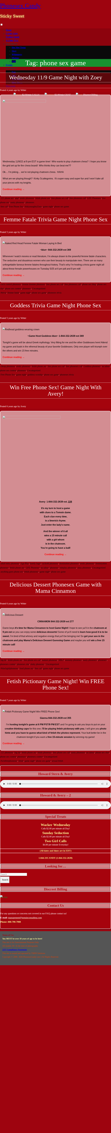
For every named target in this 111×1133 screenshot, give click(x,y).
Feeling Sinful (12, 37)
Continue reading (14, 189)
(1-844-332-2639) (64, 858)
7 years (10, 700)
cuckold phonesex (50, 563)
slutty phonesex (37, 664)
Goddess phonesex (92, 366)
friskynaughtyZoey (33, 206)
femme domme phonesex (33, 284)
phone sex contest (13, 288)
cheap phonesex (8, 366)
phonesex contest (8, 664)
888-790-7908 (14, 922)
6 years (10, 406)
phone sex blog (89, 284)
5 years (10, 232)
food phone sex (27, 668)
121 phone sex (7, 198)
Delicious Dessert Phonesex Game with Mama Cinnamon (55, 587)
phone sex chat (102, 752)
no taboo (106, 366)
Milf (14, 61)
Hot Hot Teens (19, 47)
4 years (10, 90)
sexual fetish (57, 761)
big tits (4, 660)
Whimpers (17, 54)
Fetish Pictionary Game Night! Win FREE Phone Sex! (55, 684)
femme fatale (13, 292)
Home (9, 30)
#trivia (3, 292)
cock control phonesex (11, 284)
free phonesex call (78, 198)
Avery (23, 406)
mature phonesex (49, 660)
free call (4, 206)
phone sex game (61, 206)
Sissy (14, 51)
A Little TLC (12, 40)
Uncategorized (38, 288)
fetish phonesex (31, 571)
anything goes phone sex (12, 571)
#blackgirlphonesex (9, 668)
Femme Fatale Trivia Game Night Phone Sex (55, 219)
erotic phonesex (27, 198)
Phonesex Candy (20, 5)
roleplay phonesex (68, 567)
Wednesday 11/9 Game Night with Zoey (55, 77)
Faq (14, 72)
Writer (23, 90)
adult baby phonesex (10, 563)
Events (9, 65)
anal (17, 198)
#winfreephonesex (9, 761)
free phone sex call (59, 198)
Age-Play (24, 563)
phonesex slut (23, 664)
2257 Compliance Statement (14, 950)
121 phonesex (7, 752)
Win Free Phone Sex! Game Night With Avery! (55, 390)
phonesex (30, 202)
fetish (20, 761)
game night (48, 206)
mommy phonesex (73, 660)
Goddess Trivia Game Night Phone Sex (55, 305)
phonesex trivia (54, 292)
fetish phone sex (42, 198)
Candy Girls (12, 33)
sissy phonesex (84, 567)
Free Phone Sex (16, 206)
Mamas (15, 58)
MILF (61, 660)
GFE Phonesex (94, 198)
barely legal (35, 563)
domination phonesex (69, 563)
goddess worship (35, 374)
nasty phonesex (17, 202)
